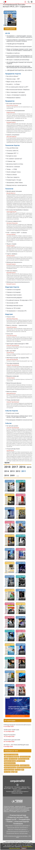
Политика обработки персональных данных (17, 791)
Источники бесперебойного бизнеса (17, 210)
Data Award (7, 772)
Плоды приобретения (13, 400)
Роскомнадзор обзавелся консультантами (20, 420)
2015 (29, 467)
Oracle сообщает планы (14, 172)
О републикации (22, 788)
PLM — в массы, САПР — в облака (17, 232)
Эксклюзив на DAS (12, 303)
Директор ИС (11, 819)
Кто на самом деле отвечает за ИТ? (17, 87)
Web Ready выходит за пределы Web (18, 357)
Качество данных (20, 829)
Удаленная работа (25, 756)
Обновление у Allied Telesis (15, 182)
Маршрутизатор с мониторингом (17, 185)
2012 (18, 471)
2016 (22, 466)
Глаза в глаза (11, 317)
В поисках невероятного (14, 221)
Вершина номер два (13, 376)
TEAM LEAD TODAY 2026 (11, 730)
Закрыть (24, 848)
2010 (6, 475)
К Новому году (11, 161)
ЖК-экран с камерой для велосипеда (18, 59)
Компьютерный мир (18, 815)
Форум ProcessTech (9, 735)
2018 (7, 466)
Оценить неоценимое (13, 135)
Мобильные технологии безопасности (18, 282)
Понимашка (18, 824)
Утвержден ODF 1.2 (12, 153)
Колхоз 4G (10, 334)
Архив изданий (17, 790)
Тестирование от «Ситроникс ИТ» (17, 311)
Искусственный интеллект (11, 765)
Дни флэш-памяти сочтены (15, 164)
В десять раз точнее (13, 413)
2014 (6, 471)
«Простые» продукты (13, 177)
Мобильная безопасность (14, 262)
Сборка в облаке (12, 174)
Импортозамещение (10, 767)
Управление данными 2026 (12, 740)
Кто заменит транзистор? (14, 158)
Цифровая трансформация (11, 756)
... (18, 475)
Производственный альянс (15, 305)
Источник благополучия (14, 103)
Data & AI (10, 829)
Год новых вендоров (13, 363)
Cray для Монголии (12, 148)
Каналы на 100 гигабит (14, 308)
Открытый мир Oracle (13, 449)
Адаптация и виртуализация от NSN (17, 343)
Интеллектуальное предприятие (17, 831)
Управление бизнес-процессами (17, 833)
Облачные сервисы (23, 758)
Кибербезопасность (9, 763)
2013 (12, 471)
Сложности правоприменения (16, 110)
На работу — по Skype (13, 84)
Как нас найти (7, 788)
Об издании (17, 787)
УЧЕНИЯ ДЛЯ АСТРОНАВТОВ (15, 44)
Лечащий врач (24, 819)
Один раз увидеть (12, 271)
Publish (10, 821)
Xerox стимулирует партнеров (16, 92)
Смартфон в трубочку (13, 53)
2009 (12, 475)
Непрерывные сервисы (13, 97)
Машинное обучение (9, 761)
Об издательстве (9, 787)
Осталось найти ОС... (13, 150)
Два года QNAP (11, 350)
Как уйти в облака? (12, 76)
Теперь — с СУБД (12, 169)
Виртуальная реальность (24, 767)
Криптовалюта (21, 761)
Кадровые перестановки (14, 295)
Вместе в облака (12, 391)
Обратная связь (25, 787)
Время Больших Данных (14, 383)
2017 (15, 466)
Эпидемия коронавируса (11, 754)
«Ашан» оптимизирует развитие (16, 95)
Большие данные (9, 769)
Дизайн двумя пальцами (14, 191)
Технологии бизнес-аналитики (17, 827)
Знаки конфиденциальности (15, 120)
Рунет (5, 758)
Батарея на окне (12, 156)
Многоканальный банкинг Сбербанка (18, 89)
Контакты (14, 788)
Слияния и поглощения (14, 289)
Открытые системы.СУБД (18, 817)
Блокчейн (17, 769)
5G (16, 772)
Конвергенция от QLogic (14, 180)
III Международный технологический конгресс (17, 725)
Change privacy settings (16, 793)
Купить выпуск (10, 28)
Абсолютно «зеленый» (13, 166)
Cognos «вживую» (12, 254)
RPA (23, 769)
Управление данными (21, 825)
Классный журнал (22, 821)
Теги (29, 788)
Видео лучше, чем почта (14, 81)
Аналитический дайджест (14, 297)
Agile (13, 772)
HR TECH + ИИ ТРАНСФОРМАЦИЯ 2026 (16, 745)
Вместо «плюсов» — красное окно (17, 325)
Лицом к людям (11, 244)
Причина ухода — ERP (13, 79)
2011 (23, 471)
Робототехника (13, 758)
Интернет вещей (24, 765)
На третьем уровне (12, 426)
